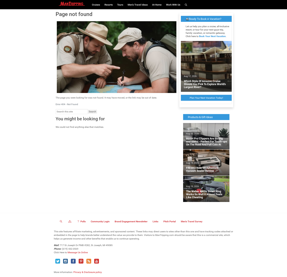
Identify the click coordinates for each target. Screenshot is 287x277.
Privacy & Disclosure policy (87, 272)
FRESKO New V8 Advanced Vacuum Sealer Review (205, 153)
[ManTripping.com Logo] (72, 3)
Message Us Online (78, 252)
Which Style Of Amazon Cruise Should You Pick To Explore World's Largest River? (206, 44)
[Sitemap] (70, 221)
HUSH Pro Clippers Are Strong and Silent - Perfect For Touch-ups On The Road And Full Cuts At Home (205, 128)
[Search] (186, 4)
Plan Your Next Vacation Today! (206, 97)
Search (92, 111)
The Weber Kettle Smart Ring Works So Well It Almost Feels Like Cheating (206, 179)
